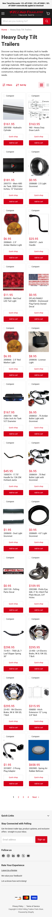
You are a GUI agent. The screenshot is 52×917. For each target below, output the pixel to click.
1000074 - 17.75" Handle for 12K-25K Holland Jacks (12, 477)
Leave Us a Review (9, 870)
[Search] (47, 21)
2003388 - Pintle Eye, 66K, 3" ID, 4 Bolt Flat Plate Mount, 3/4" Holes (38, 593)
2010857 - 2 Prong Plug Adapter (12, 769)
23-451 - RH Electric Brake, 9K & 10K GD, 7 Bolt (13, 712)
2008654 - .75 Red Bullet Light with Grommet (37, 477)
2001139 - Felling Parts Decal (11, 590)
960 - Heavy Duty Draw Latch (36, 129)
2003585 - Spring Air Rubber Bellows (38, 769)
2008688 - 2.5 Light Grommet (37, 185)
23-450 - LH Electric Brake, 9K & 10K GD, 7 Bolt (38, 653)
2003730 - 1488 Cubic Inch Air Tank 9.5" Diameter (12, 419)
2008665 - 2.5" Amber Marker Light (13, 243)
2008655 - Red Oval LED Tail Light (12, 299)
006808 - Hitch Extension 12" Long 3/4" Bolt (38, 712)
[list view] (48, 85)
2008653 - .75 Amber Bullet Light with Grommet (38, 419)
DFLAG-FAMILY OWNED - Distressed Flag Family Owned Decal (38, 302)
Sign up (41, 839)
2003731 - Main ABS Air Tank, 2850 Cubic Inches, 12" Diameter (13, 186)
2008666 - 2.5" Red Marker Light (12, 361)
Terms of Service (33, 906)
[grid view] (41, 85)
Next (34, 797)
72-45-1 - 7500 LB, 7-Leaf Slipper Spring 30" (13, 653)
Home (4, 30)
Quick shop (13, 137)
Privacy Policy (17, 906)
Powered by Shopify (26, 912)
